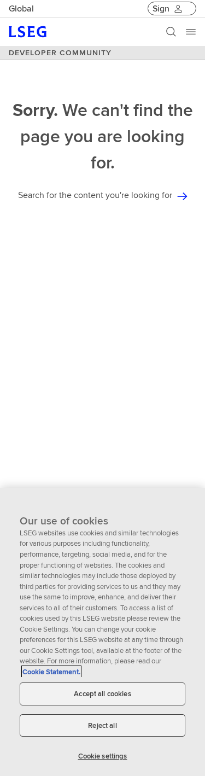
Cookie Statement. (51, 672)
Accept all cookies (102, 694)
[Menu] (191, 32)
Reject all (102, 725)
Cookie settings (102, 756)
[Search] (171, 32)
